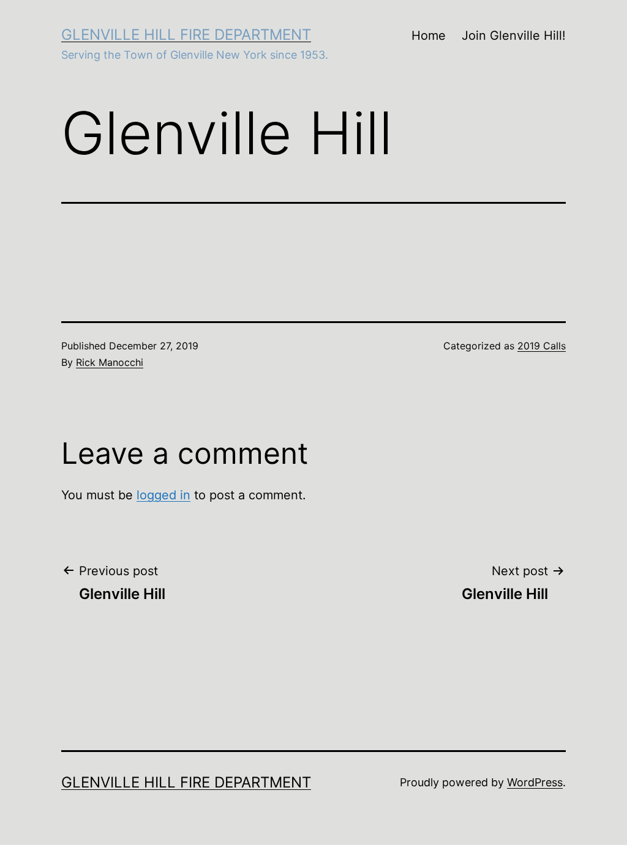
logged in (163, 495)
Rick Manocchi (109, 362)
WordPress (535, 782)
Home (428, 35)
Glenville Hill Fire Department (186, 34)
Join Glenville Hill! (514, 35)
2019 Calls (541, 346)
